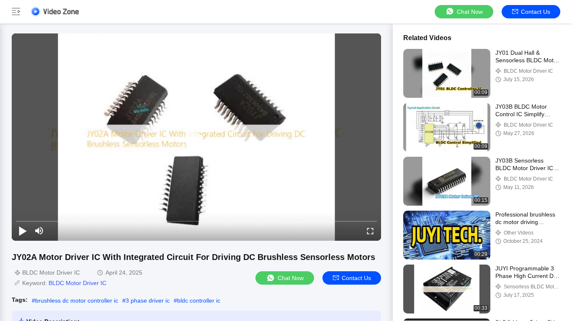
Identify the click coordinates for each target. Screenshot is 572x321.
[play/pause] (22, 230)
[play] (196, 137)
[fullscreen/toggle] (370, 230)
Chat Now (470, 11)
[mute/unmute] (39, 230)
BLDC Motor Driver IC (77, 283)
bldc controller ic (198, 300)
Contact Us (535, 11)
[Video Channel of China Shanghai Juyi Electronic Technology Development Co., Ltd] (54, 11)
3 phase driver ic (148, 300)
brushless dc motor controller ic (76, 300)
